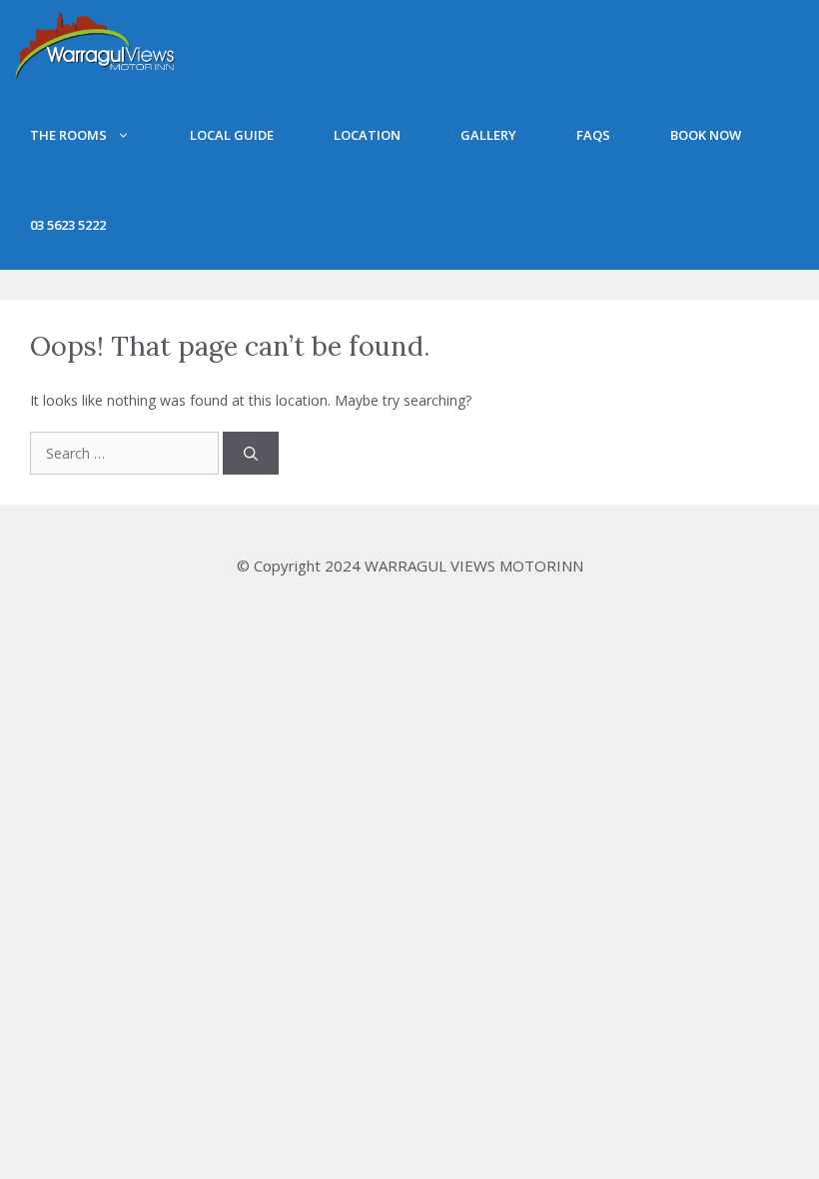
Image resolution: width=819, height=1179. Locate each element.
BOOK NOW (705, 135)
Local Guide (232, 135)
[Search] (251, 453)
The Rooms (68, 135)
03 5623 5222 (68, 225)
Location (367, 135)
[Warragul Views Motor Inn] (95, 45)
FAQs (593, 135)
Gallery (488, 135)
